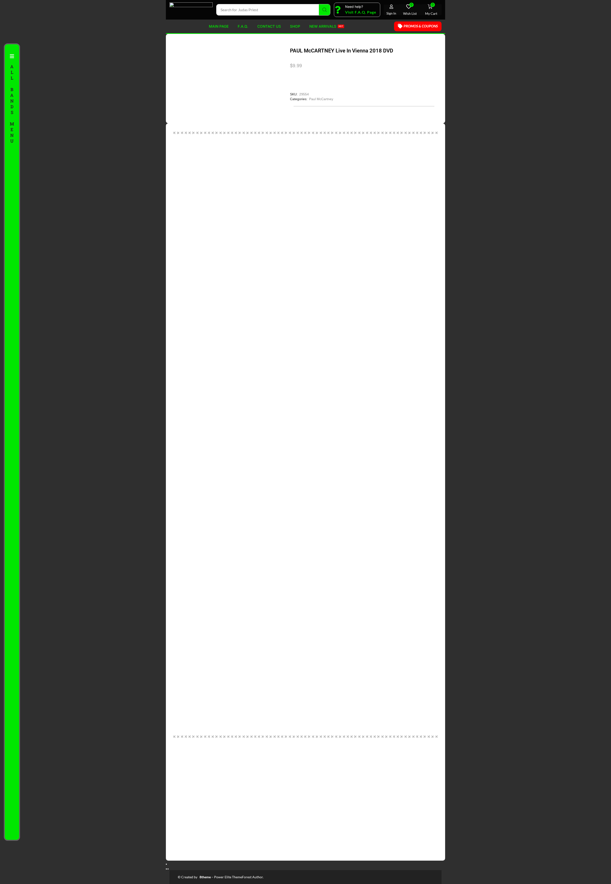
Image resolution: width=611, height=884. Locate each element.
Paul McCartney (321, 99)
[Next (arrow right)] (168, 868)
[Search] (324, 9)
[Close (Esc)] (166, 864)
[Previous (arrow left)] (166, 868)
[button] (360, 12)
